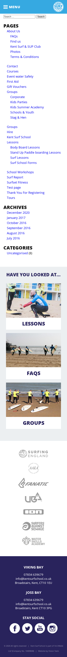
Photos (15, 52)
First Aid (13, 81)
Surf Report (15, 177)
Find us (15, 41)
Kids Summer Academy (27, 107)
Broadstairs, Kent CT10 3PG (33, 608)
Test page (14, 187)
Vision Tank (53, 651)
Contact (12, 66)
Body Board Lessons (25, 147)
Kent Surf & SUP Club (25, 46)
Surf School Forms (23, 163)
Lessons (13, 142)
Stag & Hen (18, 117)
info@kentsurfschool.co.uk (33, 579)
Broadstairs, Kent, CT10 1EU (33, 583)
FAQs (14, 36)
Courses (13, 71)
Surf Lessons (19, 157)
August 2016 (16, 233)
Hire (10, 132)
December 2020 (18, 213)
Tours (11, 198)
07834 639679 (33, 575)
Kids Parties (18, 102)
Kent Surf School (19, 137)
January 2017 (16, 218)
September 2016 (18, 228)
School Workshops (20, 172)
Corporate (17, 97)
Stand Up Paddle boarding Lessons (35, 152)
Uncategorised (17, 253)
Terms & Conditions (24, 57)
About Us (13, 31)
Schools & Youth (22, 112)
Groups (12, 92)
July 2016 (13, 238)
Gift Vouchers (16, 87)
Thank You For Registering (25, 193)
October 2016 (16, 223)
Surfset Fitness (17, 182)
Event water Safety (20, 76)
